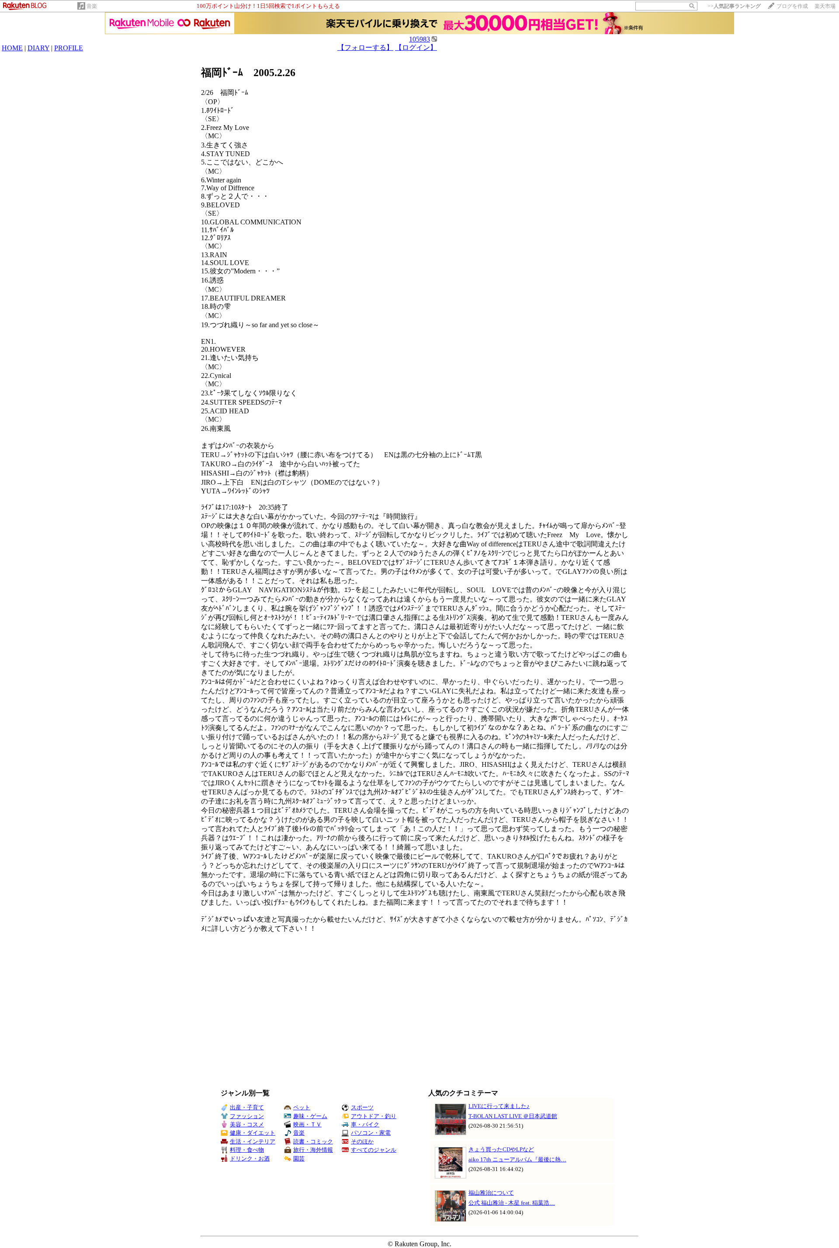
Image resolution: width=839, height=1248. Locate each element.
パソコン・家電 (371, 1132)
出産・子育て (247, 1107)
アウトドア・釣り (373, 1116)
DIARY (38, 48)
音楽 (92, 6)
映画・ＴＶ (307, 1124)
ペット (301, 1107)
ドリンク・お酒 (250, 1158)
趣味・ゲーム (310, 1116)
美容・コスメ (247, 1124)
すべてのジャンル (373, 1150)
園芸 (299, 1158)
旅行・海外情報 (313, 1150)
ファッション (247, 1116)
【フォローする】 (365, 47)
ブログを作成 (792, 6)
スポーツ (362, 1107)
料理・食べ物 (247, 1150)
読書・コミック (313, 1141)
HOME (12, 48)
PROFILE (68, 48)
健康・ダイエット (252, 1132)
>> (734, 6)
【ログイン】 (416, 47)
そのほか (362, 1141)
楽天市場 (825, 6)
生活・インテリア (252, 1141)
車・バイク (365, 1124)
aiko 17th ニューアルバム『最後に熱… (517, 1159)
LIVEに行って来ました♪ (499, 1106)
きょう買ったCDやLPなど (501, 1149)
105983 (419, 39)
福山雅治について (491, 1192)
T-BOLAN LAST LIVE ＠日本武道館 (512, 1116)
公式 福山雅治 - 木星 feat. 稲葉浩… (511, 1202)
